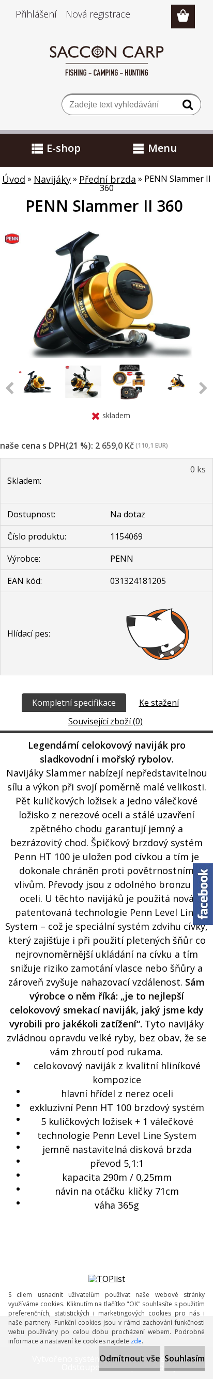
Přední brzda (107, 179)
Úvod (13, 179)
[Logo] (107, 60)
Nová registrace (98, 14)
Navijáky (52, 179)
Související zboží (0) (105, 721)
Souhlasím (184, 1358)
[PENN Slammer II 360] (106, 234)
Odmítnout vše (129, 1358)
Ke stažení (159, 702)
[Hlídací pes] (158, 633)
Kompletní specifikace (74, 702)
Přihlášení (36, 14)
